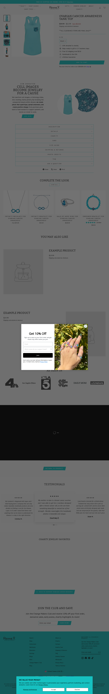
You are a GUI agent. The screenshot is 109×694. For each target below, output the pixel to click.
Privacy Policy (43, 361)
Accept (53, 690)
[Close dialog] (85, 326)
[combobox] (37, 349)
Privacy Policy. (43, 685)
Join (38, 355)
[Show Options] (51, 349)
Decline (77, 690)
